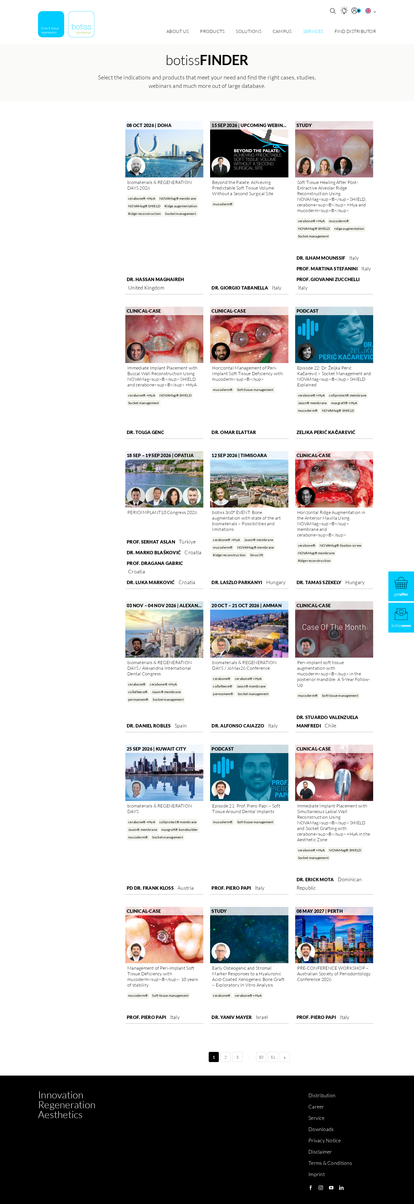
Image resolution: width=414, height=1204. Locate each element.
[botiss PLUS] (356, 11)
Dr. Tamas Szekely (319, 582)
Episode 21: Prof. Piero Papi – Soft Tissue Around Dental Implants (246, 808)
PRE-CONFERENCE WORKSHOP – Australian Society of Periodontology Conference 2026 (334, 973)
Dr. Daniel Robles (149, 725)
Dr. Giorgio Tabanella (240, 287)
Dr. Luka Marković (151, 582)
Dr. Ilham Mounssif (321, 258)
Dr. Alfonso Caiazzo (238, 725)
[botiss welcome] (66, 24)
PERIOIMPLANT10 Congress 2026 (162, 512)
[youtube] (331, 1187)
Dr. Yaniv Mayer (232, 1017)
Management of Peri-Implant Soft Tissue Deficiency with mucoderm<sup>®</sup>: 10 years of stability (162, 976)
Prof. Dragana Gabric (155, 563)
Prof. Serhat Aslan (151, 541)
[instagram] (321, 1187)
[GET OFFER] (401, 586)
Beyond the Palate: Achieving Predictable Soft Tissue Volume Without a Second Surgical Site (243, 187)
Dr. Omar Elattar (234, 432)
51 (273, 1057)
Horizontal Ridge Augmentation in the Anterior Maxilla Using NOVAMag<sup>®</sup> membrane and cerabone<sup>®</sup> (331, 523)
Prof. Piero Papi (231, 888)
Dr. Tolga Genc (145, 432)
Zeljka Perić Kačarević (326, 432)
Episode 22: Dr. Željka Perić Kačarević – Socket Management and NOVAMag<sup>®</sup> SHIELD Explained (334, 376)
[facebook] (310, 1187)
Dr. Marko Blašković (154, 552)
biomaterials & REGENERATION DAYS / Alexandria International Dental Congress (159, 668)
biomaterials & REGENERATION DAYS (159, 808)
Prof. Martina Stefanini (327, 268)
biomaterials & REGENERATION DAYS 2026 (159, 185)
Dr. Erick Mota (315, 879)
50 (261, 1057)
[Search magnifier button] (333, 11)
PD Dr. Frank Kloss (150, 888)
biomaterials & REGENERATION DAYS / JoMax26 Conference (244, 665)
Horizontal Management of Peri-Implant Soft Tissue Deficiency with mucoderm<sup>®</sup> (247, 373)
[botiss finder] (344, 10)
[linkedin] (341, 1187)
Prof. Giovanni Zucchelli (328, 279)
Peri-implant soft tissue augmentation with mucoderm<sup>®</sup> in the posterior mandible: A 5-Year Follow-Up (333, 674)
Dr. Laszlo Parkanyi (237, 582)
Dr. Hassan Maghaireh (155, 279)
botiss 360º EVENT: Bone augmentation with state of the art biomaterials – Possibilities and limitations (246, 520)
